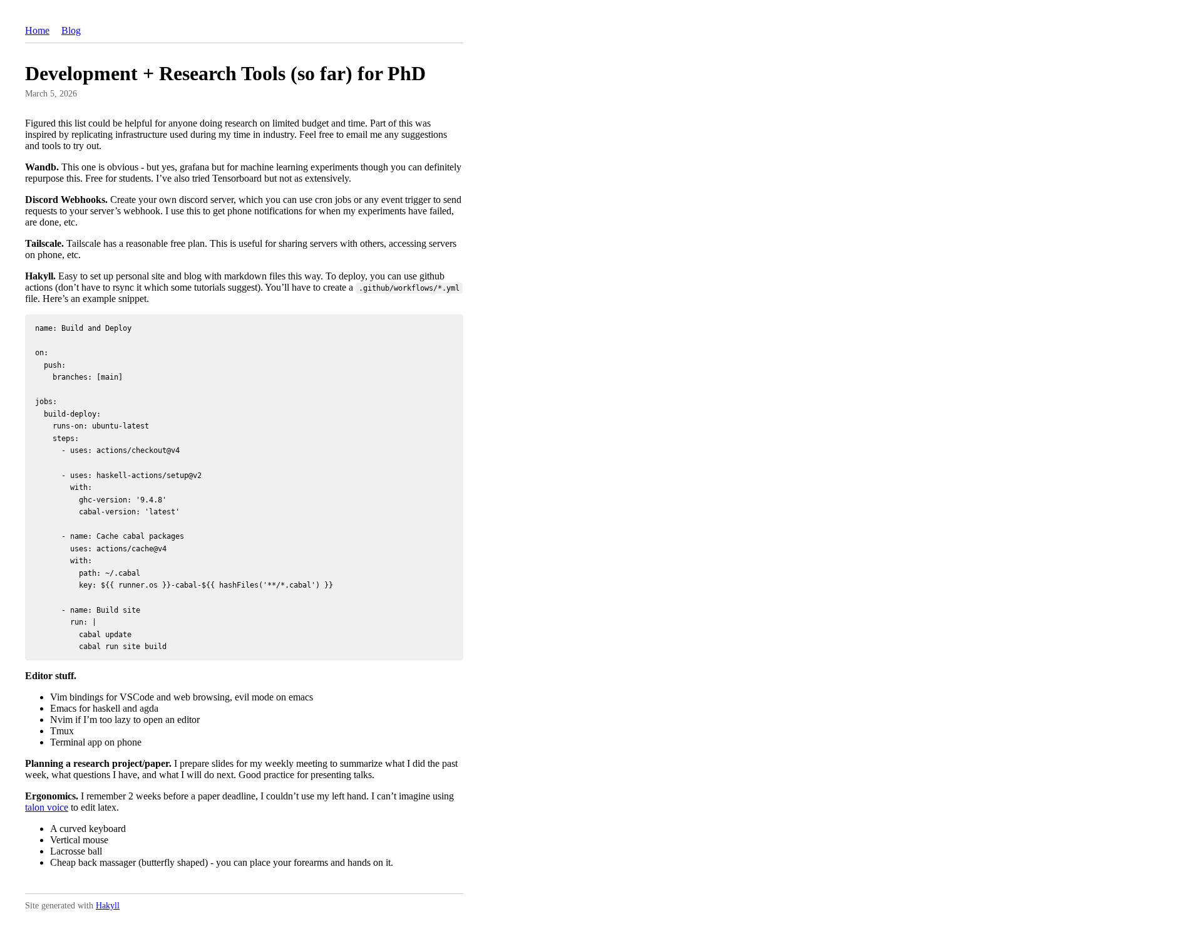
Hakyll (108, 905)
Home (37, 30)
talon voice (46, 807)
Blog (71, 30)
